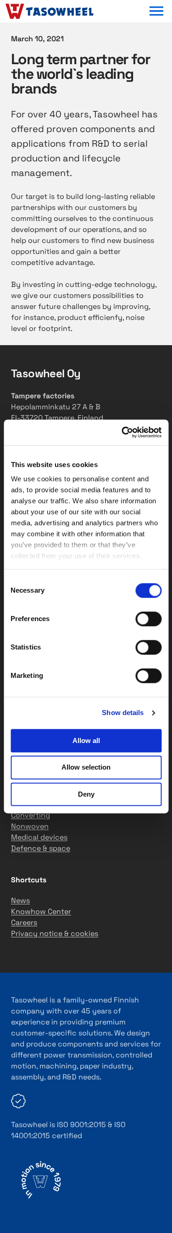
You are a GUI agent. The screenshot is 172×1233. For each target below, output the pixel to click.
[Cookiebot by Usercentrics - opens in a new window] (122, 432)
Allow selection (86, 767)
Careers (24, 922)
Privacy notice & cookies (54, 933)
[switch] (148, 618)
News (20, 900)
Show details (123, 712)
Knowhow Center (41, 911)
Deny (86, 794)
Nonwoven (30, 826)
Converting (30, 815)
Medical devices (39, 837)
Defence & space (40, 848)
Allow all (86, 740)
